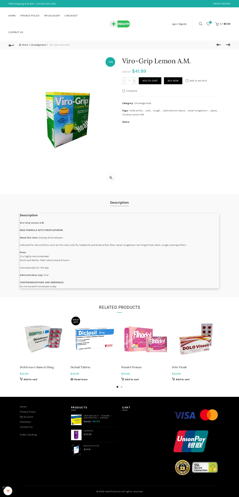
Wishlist (210, 22)
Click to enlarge (111, 177)
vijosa (213, 110)
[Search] (200, 23)
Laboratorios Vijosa (174, 110)
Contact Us (15, 32)
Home (12, 15)
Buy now (173, 80)
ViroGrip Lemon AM (133, 114)
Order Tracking (221, 3)
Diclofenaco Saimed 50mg (37, 367)
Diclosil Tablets (80, 367)
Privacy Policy (30, 15)
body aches (136, 110)
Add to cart (150, 80)
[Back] (11, 44)
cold (147, 110)
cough (156, 110)
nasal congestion (198, 110)
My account (52, 15)
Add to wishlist (198, 80)
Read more (81, 379)
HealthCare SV (113, 491)
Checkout (71, 15)
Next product (227, 44)
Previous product (219, 44)
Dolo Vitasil (179, 367)
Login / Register (179, 24)
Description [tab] (119, 203)
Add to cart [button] (30, 379)
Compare (131, 90)
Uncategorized (38, 45)
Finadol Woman (131, 367)
